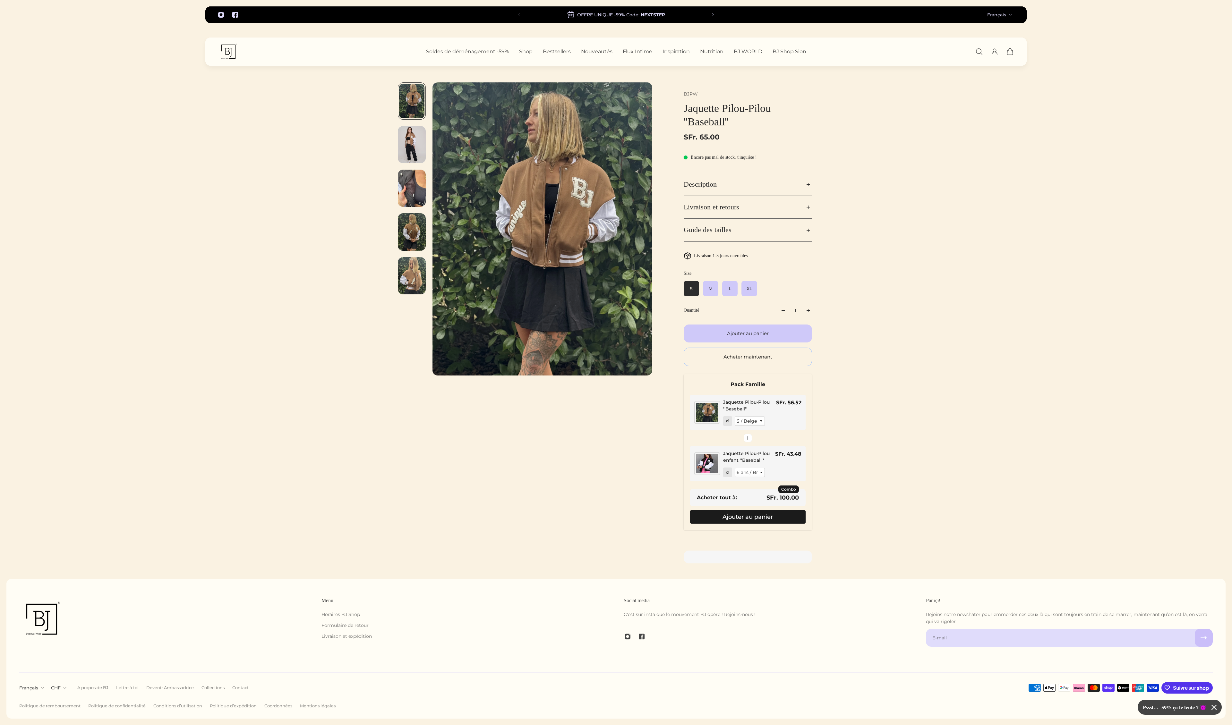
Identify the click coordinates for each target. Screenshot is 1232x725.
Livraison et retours (711, 207)
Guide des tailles (708, 230)
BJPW (691, 94)
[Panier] (1010, 52)
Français (996, 15)
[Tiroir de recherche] (979, 52)
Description (700, 184)
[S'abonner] (1204, 638)
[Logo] (228, 52)
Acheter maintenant (747, 357)
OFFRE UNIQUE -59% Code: (621, 15)
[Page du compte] (994, 52)
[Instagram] (221, 15)
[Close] (1214, 707)
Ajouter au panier (748, 516)
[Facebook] (235, 15)
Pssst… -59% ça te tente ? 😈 (1174, 707)
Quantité (691, 310)
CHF (56, 688)
